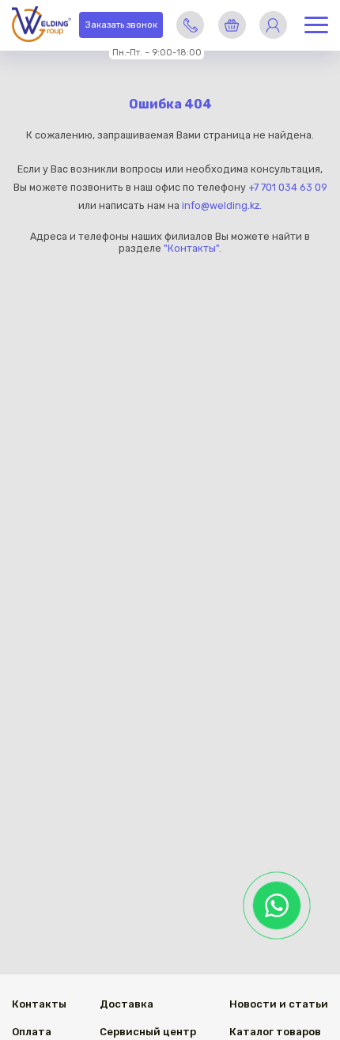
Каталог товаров (275, 1032)
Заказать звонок (121, 25)
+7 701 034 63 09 (287, 187)
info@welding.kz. (222, 205)
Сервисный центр (148, 1032)
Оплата (31, 1032)
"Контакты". (192, 248)
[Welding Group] (41, 25)
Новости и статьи (278, 1004)
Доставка (126, 1004)
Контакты (39, 1004)
